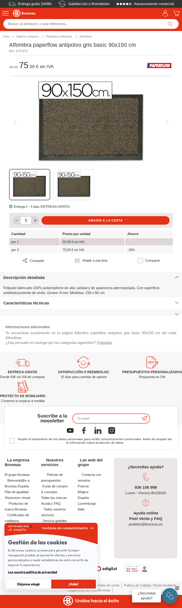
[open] (170, 596)
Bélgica (83, 492)
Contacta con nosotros (89, 477)
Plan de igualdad (16, 492)
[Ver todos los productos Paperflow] (159, 65)
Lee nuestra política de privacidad (32, 572)
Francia (83, 486)
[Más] (35, 220)
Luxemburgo (87, 503)
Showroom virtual (17, 498)
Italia (81, 509)
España (83, 498)
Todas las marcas (54, 498)
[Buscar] (170, 24)
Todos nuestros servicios (53, 512)
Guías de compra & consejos (54, 489)
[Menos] (16, 220)
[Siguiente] (167, 122)
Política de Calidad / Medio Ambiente (150, 585)
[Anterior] (15, 122)
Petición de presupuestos (52, 477)
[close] (177, 588)
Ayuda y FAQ (51, 503)
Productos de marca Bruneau (16, 506)
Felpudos (104, 343)
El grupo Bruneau (17, 475)
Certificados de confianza (17, 518)
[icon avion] (144, 419)
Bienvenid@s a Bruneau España (17, 483)
